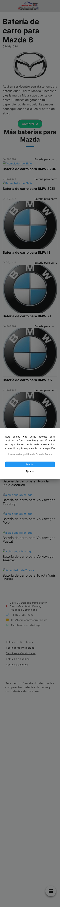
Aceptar (30, 464)
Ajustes (30, 471)
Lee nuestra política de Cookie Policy (30, 454)
